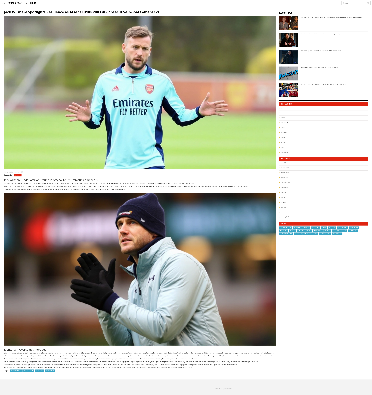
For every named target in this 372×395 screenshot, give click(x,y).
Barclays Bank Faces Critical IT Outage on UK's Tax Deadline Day (319, 67)
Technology (284, 132)
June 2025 (283, 197)
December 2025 (285, 168)
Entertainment (285, 113)
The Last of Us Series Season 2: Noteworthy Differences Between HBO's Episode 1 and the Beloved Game (332, 17)
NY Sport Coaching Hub (18, 3)
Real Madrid (342, 228)
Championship (325, 234)
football (315, 228)
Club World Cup (286, 234)
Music (282, 147)
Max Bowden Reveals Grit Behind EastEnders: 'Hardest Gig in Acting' (320, 34)
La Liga (308, 231)
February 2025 (285, 217)
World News (284, 123)
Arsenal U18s (28, 371)
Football (283, 118)
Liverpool (318, 231)
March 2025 (284, 212)
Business (283, 137)
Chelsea (332, 228)
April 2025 (283, 207)
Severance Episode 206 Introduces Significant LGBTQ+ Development (321, 51)
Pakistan (298, 234)
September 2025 (285, 182)
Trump (324, 228)
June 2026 (283, 163)
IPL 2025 (327, 231)
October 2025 (284, 177)
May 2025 (283, 202)
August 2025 (284, 187)
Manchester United (301, 228)
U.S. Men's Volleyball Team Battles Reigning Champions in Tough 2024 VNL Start (324, 84)
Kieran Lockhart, (9, 172)
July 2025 (283, 192)
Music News (284, 152)
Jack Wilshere (16, 371)
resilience (39, 371)
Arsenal (301, 231)
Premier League (285, 228)
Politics (283, 127)
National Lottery (339, 231)
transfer (283, 231)
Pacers (292, 231)
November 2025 (285, 173)
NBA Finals (353, 231)
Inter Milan (337, 234)
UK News (283, 142)
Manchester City (310, 234)
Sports (18, 175)
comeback (50, 371)
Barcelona (354, 228)
